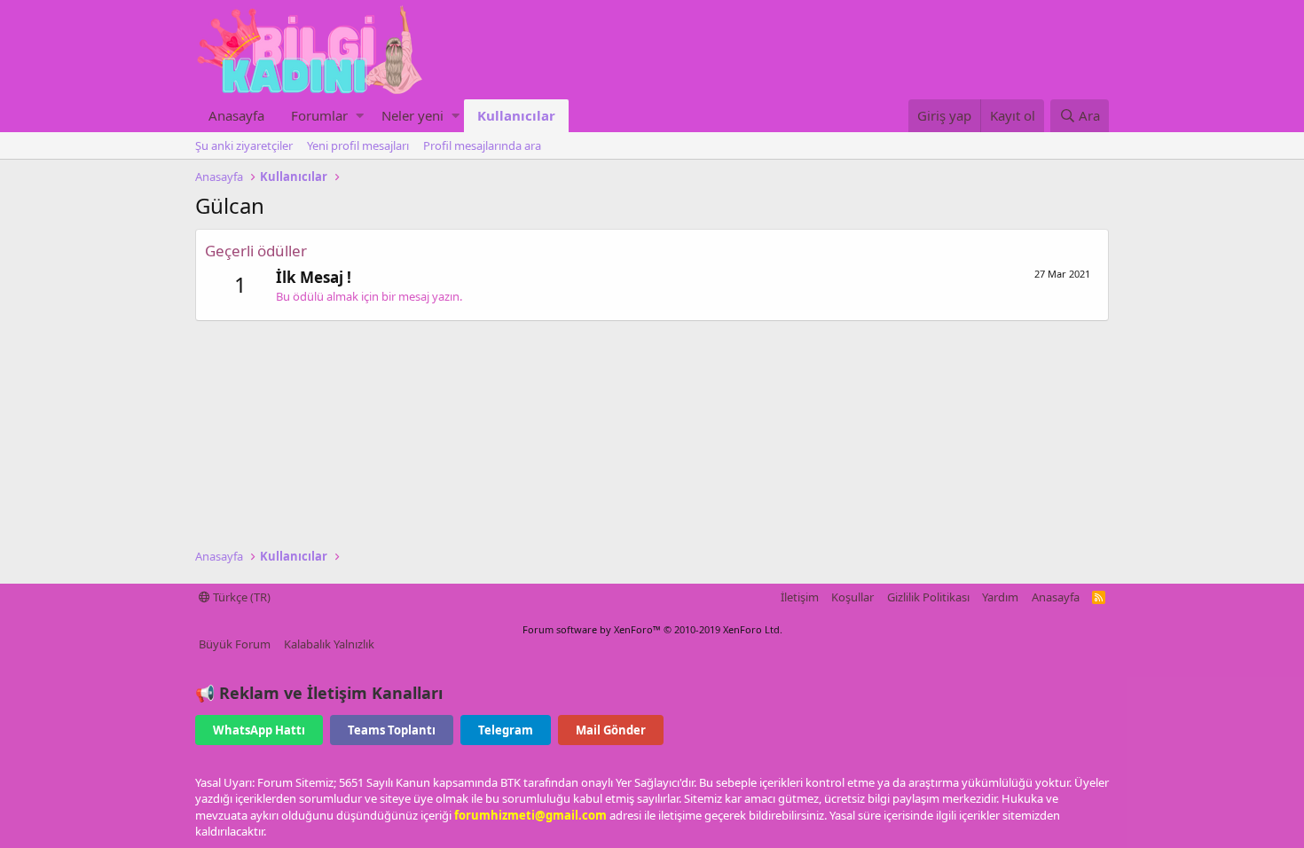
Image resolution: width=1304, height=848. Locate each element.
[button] (359, 115)
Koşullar (852, 597)
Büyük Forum (235, 644)
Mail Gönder (611, 730)
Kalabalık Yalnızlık (329, 644)
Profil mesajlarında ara (482, 145)
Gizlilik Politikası (928, 597)
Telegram (505, 730)
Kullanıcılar (516, 115)
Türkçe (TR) (240, 597)
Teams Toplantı (392, 730)
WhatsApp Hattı (259, 730)
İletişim (800, 597)
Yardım (1000, 597)
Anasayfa (236, 115)
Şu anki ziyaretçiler (244, 145)
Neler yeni (412, 115)
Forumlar (319, 115)
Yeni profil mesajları (358, 145)
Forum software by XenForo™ (652, 629)
